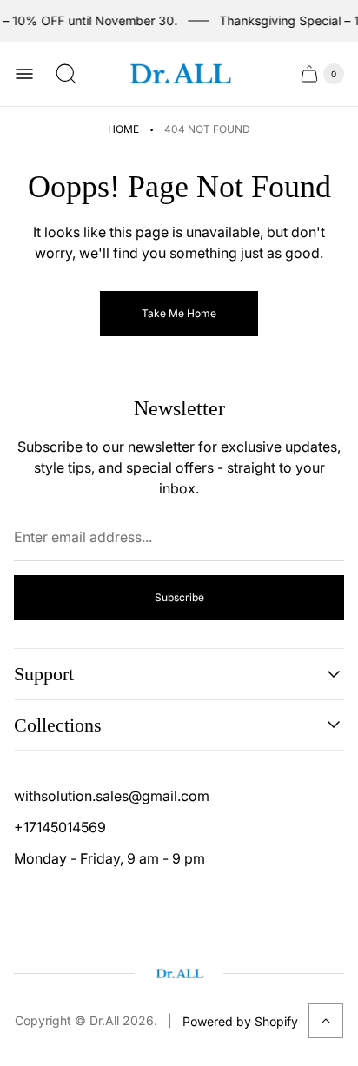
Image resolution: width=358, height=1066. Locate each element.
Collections (58, 725)
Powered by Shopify (240, 1021)
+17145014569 (60, 827)
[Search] (66, 74)
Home (123, 129)
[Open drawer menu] (24, 74)
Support (44, 674)
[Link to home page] (179, 973)
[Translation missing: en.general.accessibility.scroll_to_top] (325, 1020)
